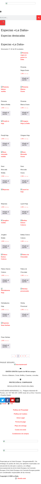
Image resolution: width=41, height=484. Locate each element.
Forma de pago (20, 422)
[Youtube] (12, 400)
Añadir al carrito (25, 79)
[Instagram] (17, 400)
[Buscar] (39, 17)
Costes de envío (20, 430)
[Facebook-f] (7, 400)
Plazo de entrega (20, 426)
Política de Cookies (20, 414)
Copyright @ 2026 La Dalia (9, 476)
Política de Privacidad (20, 410)
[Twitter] (2, 400)
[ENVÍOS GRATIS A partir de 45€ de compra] (20, 368)
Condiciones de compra (20, 433)
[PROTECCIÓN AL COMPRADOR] (20, 379)
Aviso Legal (21, 418)
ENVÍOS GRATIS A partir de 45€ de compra (20, 371)
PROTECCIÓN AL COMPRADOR (20, 382)
